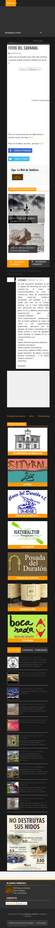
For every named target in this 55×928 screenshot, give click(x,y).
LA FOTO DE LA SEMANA (31, 689)
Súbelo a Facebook (22, 150)
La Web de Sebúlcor (31, 914)
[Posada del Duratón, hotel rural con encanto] (27, 579)
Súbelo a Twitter (21, 159)
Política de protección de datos (21, 923)
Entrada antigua (44, 416)
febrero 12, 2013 (35, 280)
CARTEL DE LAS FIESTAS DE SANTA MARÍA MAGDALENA (33, 721)
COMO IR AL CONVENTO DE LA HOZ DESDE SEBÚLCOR (33, 674)
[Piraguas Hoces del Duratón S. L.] (27, 517)
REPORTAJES (15, 53)
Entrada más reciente (16, 416)
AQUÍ (30, 137)
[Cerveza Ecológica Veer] (27, 611)
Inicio (31, 416)
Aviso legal (41, 923)
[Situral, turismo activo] (27, 486)
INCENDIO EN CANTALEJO (32, 704)
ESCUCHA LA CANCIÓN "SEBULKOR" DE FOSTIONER (33, 658)
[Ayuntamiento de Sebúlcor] (27, 455)
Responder (22, 366)
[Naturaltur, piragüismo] (27, 548)
